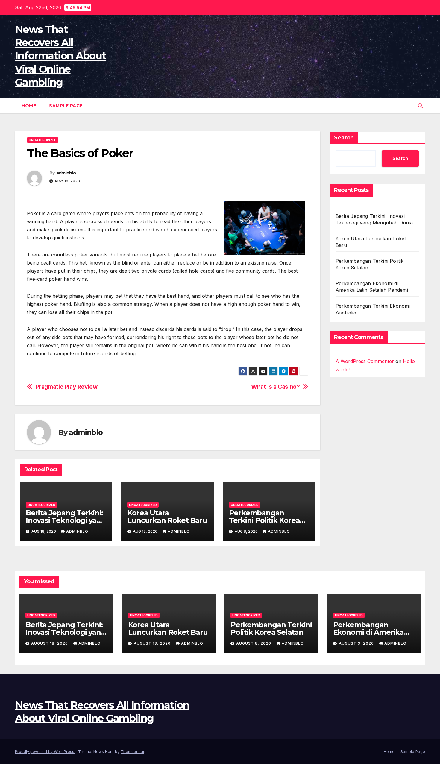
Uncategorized (43, 140)
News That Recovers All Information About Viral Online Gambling (60, 56)
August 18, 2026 (50, 643)
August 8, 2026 (254, 643)
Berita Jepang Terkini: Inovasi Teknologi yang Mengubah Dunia (66, 520)
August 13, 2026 (153, 643)
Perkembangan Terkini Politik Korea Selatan (264, 520)
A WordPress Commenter (365, 361)
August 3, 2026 (357, 643)
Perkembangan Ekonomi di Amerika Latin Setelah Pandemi (373, 632)
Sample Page (66, 105)
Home (29, 105)
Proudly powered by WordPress (45, 751)
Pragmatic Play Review (67, 386)
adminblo (66, 173)
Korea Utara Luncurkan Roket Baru (167, 516)
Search (344, 137)
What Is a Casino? (275, 386)
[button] (420, 106)
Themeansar (132, 751)
